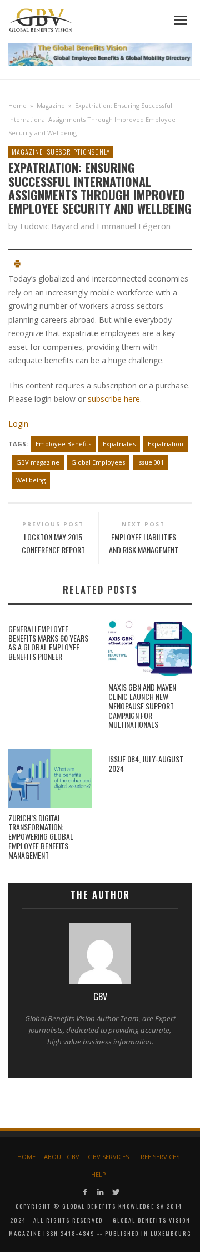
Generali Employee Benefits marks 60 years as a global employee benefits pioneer (48, 642)
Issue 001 (150, 462)
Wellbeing (31, 480)
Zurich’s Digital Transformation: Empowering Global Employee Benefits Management (40, 836)
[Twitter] (115, 1192)
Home (17, 105)
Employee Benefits (63, 444)
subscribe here (114, 398)
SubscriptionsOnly (78, 151)
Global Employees (98, 462)
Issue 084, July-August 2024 (145, 763)
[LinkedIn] (99, 1192)
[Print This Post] (17, 265)
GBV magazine (37, 462)
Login (18, 423)
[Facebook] (84, 1192)
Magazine (51, 105)
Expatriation (165, 444)
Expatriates (119, 444)
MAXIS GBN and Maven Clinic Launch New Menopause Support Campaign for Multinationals (142, 705)
